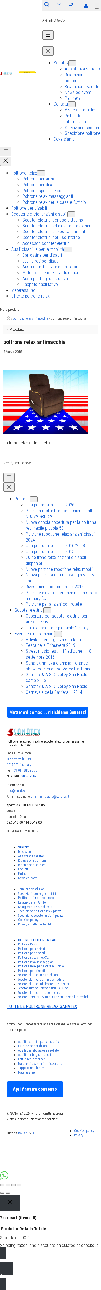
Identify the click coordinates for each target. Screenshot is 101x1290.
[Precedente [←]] (2, 1193)
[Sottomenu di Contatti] (72, 104)
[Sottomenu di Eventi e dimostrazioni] (58, 634)
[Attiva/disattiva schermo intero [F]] (13, 1185)
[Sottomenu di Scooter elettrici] (47, 610)
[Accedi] (85, 5)
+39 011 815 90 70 (24, 770)
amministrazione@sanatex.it (50, 797)
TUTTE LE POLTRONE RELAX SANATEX (42, 1006)
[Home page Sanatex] (8, 319)
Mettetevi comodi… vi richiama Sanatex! (47, 712)
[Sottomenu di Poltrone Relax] (41, 173)
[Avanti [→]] (8, 1193)
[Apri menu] (48, 35)
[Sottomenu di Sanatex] (72, 63)
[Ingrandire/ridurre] (19, 1185)
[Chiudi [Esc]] (2, 1185)
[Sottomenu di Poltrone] (34, 499)
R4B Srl (23, 1133)
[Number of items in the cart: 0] (97, 6)
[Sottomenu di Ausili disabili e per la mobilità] (68, 249)
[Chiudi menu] (48, 51)
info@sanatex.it (17, 791)
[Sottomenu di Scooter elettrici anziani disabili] (71, 214)
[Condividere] (8, 1185)
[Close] (10, 1203)
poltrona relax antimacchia (30, 319)
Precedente (17, 330)
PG (33, 1133)
